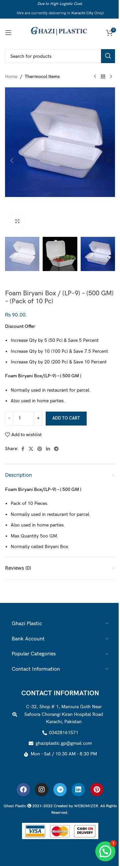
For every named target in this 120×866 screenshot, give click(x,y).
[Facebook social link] (23, 449)
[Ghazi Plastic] (60, 32)
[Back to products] (103, 77)
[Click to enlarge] (17, 221)
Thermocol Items (42, 76)
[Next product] (111, 77)
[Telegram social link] (56, 449)
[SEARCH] (108, 56)
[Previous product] (95, 77)
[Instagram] (41, 789)
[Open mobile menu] (8, 32)
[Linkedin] (78, 789)
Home (11, 76)
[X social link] (31, 449)
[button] (11, 160)
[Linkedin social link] (48, 449)
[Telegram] (60, 789)
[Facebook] (23, 789)
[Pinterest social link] (39, 449)
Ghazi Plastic (15, 806)
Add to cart (66, 418)
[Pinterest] (96, 789)
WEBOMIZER (86, 806)
